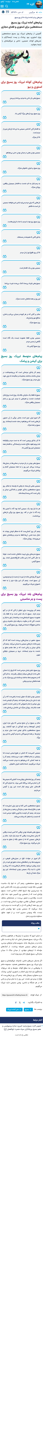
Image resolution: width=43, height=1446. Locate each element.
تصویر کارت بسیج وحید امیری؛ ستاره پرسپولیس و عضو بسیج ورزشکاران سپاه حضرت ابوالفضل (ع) (21, 1027)
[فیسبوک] (16, 1002)
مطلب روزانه (35, 923)
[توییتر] (20, 1003)
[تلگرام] (24, 1002)
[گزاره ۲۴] (38, 4)
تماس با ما (15, 1)
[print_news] (3, 12)
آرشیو (2, 1)
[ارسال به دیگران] (7, 13)
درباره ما (8, 1)
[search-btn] (6, 6)
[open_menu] (2, 6)
